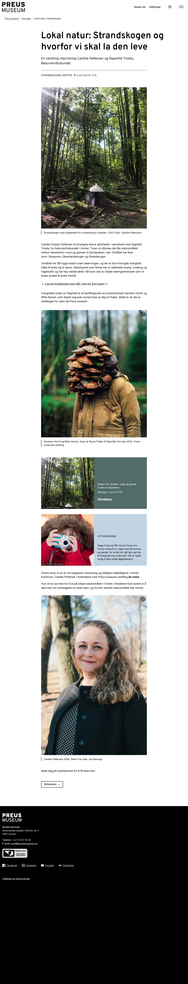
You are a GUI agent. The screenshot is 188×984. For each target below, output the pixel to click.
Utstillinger (155, 6)
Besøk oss (140, 6)
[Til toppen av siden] (181, 976)
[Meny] (181, 7)
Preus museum (12, 18)
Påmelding (105, 499)
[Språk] (169, 6)
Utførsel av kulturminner (16, 878)
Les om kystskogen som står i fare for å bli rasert (75, 283)
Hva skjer (26, 18)
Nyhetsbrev (50, 784)
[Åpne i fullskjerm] (143, 91)
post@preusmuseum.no (24, 843)
